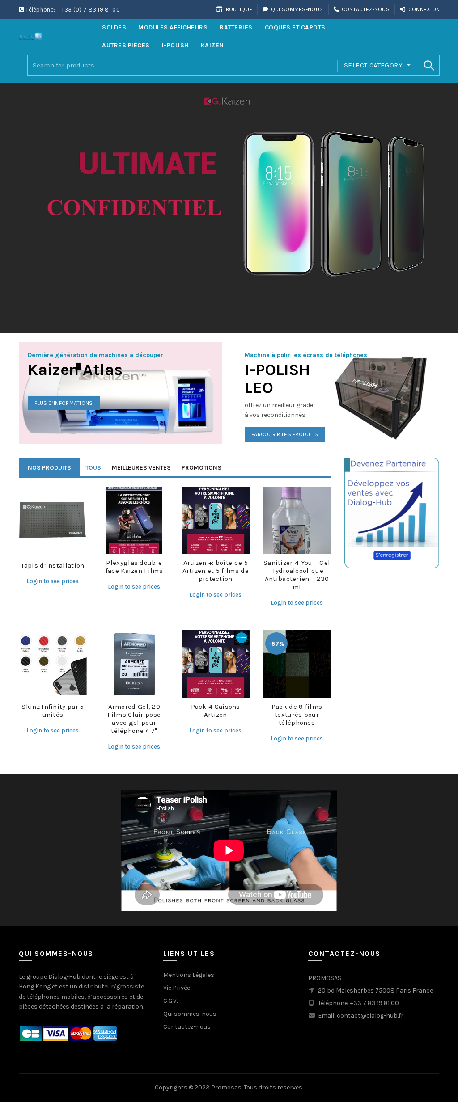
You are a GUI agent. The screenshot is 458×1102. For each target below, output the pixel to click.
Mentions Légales (188, 975)
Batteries (236, 27)
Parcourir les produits (284, 434)
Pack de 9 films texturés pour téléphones (296, 714)
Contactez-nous (366, 9)
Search (428, 65)
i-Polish (175, 45)
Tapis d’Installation (52, 565)
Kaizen (212, 45)
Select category (373, 65)
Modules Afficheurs (173, 27)
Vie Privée (176, 988)
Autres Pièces (126, 45)
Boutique (239, 9)
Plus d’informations (63, 403)
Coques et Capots (295, 27)
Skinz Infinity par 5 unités (52, 710)
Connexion (424, 9)
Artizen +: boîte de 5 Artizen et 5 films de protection (215, 571)
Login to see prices (52, 581)
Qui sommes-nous (297, 9)
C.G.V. (170, 1001)
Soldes (114, 27)
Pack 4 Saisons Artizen (215, 710)
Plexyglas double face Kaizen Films (134, 567)
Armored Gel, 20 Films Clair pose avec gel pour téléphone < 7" (134, 718)
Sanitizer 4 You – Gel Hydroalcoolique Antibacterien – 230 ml (296, 575)
